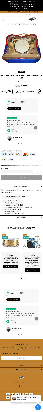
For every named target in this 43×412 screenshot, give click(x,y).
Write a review (14, 108)
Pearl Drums (10, 255)
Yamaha (32, 255)
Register (31, 14)
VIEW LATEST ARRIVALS (30, 11)
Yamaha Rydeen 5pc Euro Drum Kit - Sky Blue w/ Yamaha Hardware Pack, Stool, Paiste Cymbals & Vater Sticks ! (32, 260)
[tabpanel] (11, 255)
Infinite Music (32, 19)
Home (8, 24)
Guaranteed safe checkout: (11, 151)
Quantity (4, 169)
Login (25, 14)
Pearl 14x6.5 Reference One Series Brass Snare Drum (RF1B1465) (11, 258)
